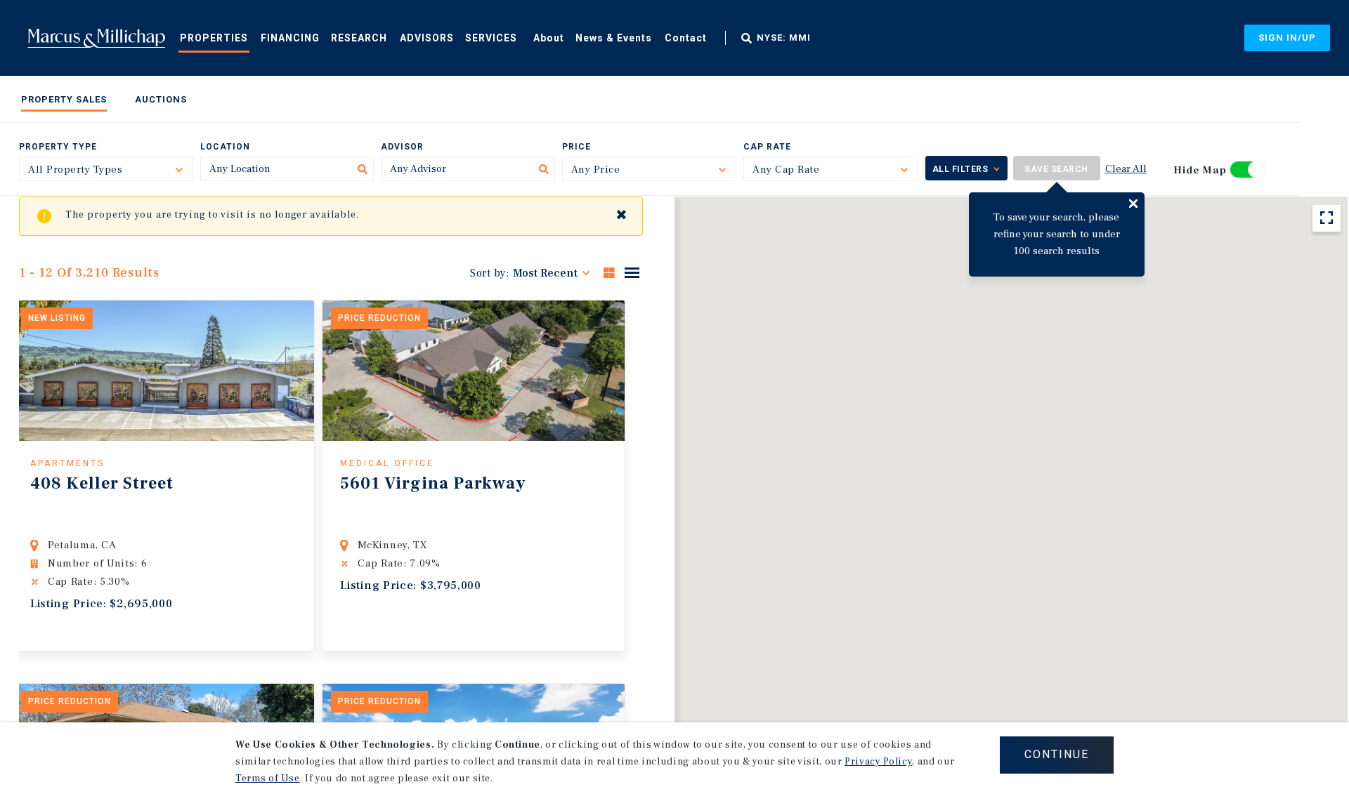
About (548, 38)
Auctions (161, 99)
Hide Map (1200, 170)
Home (96, 38)
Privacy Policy (878, 761)
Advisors (427, 38)
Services (491, 38)
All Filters (960, 169)
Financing (290, 38)
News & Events (613, 38)
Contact (686, 38)
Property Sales (64, 99)
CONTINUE (1056, 754)
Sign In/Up (1287, 37)
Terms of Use (267, 778)
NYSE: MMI (784, 38)
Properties (214, 38)
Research (359, 38)
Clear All (1126, 169)
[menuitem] (214, 37)
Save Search (1056, 169)
